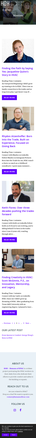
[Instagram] (14, 410)
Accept (5, 435)
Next (28, 323)
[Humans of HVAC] (12, 3)
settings (20, 431)
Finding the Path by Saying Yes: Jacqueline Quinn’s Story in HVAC (17, 71)
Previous (6, 323)
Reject (13, 435)
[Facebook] (20, 410)
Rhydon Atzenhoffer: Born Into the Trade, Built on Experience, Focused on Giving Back (17, 141)
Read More (9, 97)
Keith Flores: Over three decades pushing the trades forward (18, 211)
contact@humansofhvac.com (18, 397)
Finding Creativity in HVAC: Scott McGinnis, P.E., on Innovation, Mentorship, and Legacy (17, 282)
